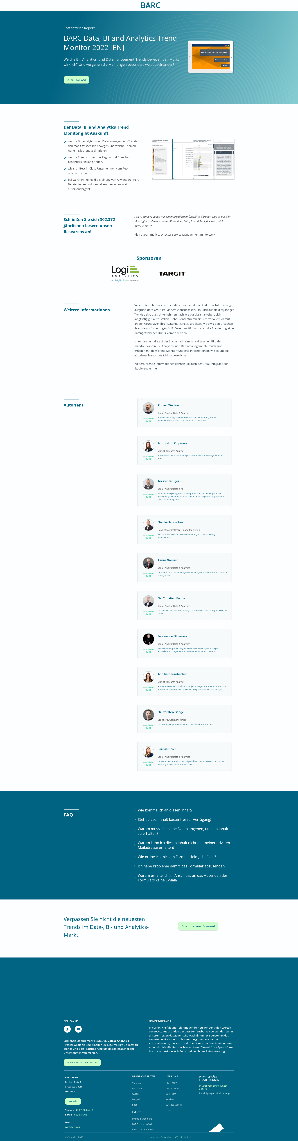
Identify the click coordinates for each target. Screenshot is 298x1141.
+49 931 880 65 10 (83, 1109)
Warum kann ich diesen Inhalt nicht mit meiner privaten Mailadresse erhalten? (184, 845)
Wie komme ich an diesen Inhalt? (165, 810)
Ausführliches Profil (148, 420)
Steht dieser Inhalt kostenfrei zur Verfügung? (175, 819)
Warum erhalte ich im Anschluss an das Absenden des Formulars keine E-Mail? (183, 878)
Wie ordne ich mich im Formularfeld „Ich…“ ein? (177, 857)
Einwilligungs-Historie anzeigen (215, 1093)
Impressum (154, 1137)
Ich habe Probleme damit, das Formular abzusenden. (182, 866)
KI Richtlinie (186, 1137)
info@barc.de (80, 1114)
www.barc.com (73, 1126)
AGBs (176, 1137)
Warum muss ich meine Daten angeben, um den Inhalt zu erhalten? (183, 831)
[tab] (183, 810)
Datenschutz (166, 1137)
